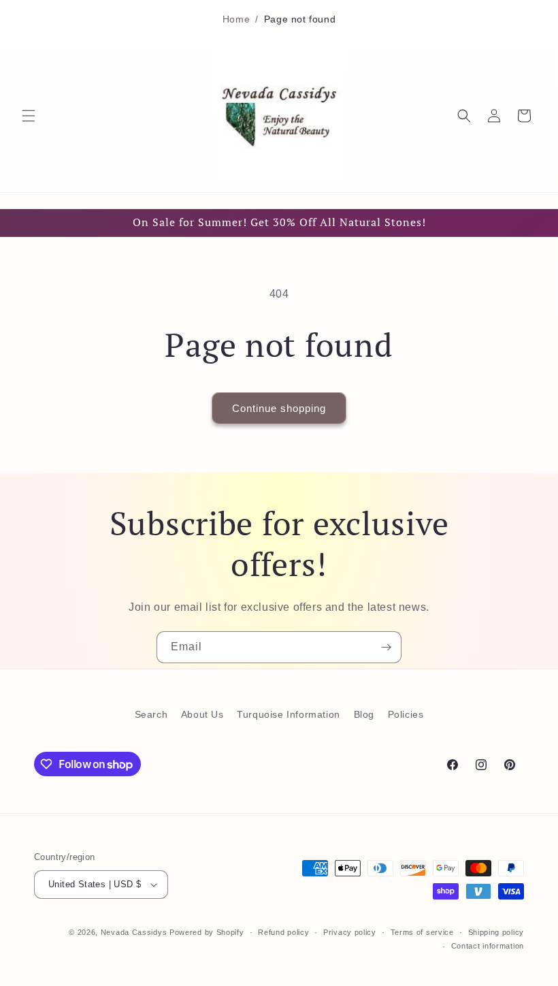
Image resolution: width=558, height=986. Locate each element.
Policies (406, 714)
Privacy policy (349, 932)
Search (151, 714)
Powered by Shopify (206, 932)
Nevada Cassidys (134, 932)
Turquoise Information (288, 714)
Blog (364, 714)
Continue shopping (279, 408)
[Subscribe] (386, 647)
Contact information (487, 946)
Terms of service (422, 932)
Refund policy (283, 932)
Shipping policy (496, 932)
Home (236, 19)
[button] (29, 116)
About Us (202, 714)
